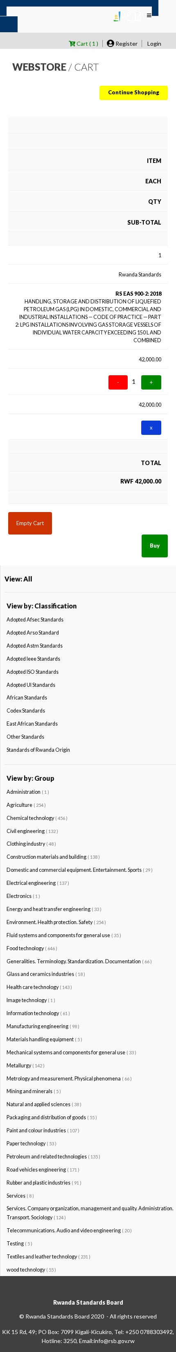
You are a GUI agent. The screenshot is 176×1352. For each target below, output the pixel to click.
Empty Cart (30, 523)
